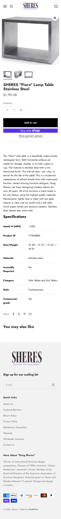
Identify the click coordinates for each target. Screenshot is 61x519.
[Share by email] (30, 314)
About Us (8, 404)
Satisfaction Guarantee (15, 427)
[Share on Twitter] (19, 314)
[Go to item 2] (18, 74)
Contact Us (8, 445)
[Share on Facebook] (13, 314)
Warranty (8, 433)
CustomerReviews (12, 410)
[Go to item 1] (7, 74)
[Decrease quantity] (7, 110)
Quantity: (8, 103)
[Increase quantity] (21, 110)
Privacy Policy (10, 421)
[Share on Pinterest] (24, 314)
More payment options (30, 136)
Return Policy (10, 415)
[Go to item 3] (28, 75)
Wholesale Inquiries (13, 439)
